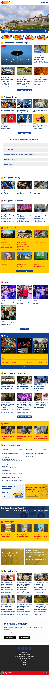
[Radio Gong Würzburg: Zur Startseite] (5, 2)
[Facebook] (18, 648)
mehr (21, 449)
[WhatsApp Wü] (30, 648)
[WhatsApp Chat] (45, 31)
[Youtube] (26, 648)
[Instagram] (22, 648)
